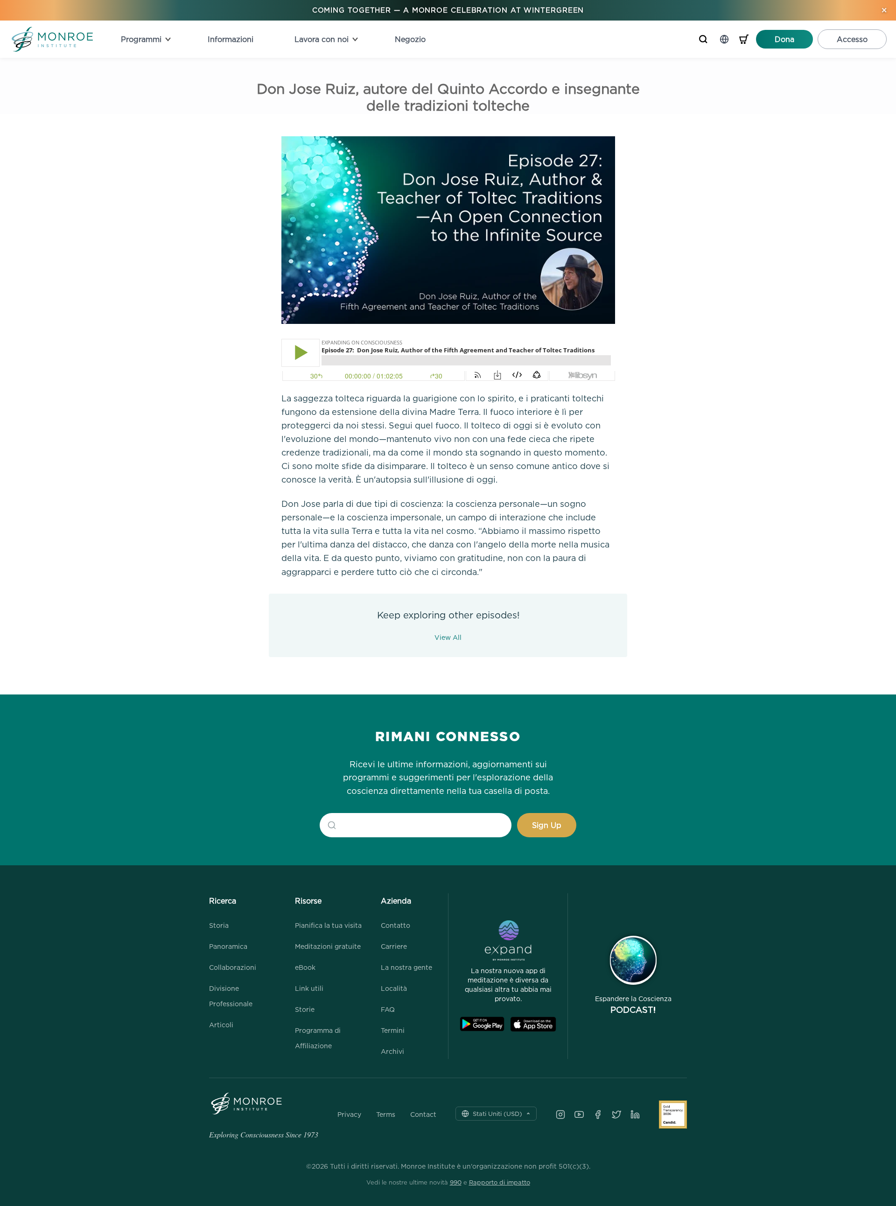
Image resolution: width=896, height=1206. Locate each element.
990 (456, 1182)
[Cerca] (703, 39)
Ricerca (222, 901)
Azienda (396, 901)
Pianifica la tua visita (328, 925)
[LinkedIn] (635, 1114)
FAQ (388, 1009)
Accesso (852, 39)
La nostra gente (406, 967)
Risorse (308, 901)
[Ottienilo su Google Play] (482, 1024)
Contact (423, 1114)
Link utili (309, 988)
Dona (784, 39)
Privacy (349, 1114)
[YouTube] (579, 1114)
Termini (393, 1030)
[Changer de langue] (724, 39)
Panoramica (228, 946)
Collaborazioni (232, 967)
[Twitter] (616, 1114)
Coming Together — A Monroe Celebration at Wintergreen (448, 10)
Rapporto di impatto (499, 1182)
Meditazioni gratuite (328, 946)
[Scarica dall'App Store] (533, 1024)
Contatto (395, 925)
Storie (305, 1009)
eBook (305, 967)
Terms (385, 1114)
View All (448, 637)
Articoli (221, 1024)
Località (394, 988)
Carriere (394, 946)
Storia (219, 925)
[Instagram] (560, 1114)
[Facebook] (597, 1114)
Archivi (392, 1051)
